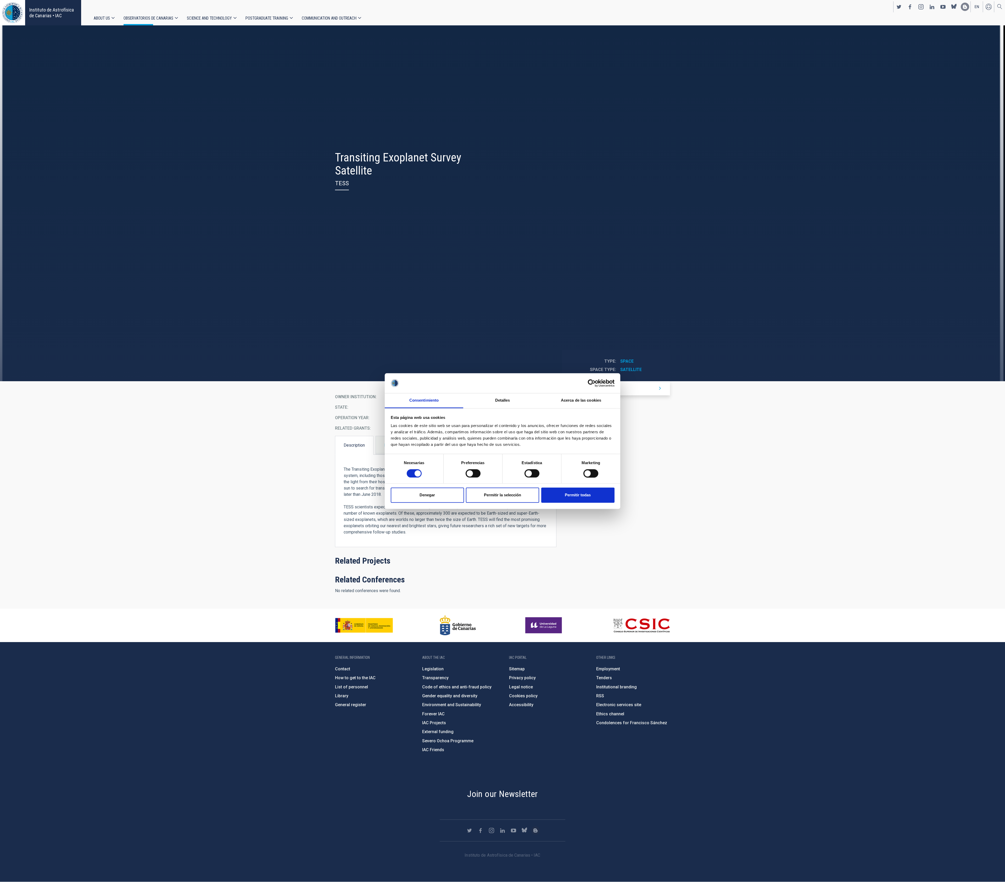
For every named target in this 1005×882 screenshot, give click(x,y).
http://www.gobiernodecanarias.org (457, 625)
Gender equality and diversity (449, 695)
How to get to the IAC (355, 677)
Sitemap (517, 668)
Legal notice (521, 686)
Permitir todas (578, 495)
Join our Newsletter (502, 794)
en (977, 7)
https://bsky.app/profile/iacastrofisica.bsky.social (953, 6)
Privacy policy (522, 677)
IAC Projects (434, 722)
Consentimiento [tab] (424, 400)
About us (102, 18)
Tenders (604, 677)
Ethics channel (610, 713)
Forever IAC (433, 713)
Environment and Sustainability (451, 704)
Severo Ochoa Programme (447, 740)
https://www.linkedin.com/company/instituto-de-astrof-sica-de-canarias (931, 6)
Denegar (427, 495)
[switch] (473, 473)
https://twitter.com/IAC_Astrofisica (899, 6)
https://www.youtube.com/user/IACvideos (942, 6)
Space (627, 361)
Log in (988, 6)
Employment (608, 668)
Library (341, 695)
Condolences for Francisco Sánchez (631, 722)
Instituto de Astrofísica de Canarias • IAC (51, 12)
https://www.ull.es (544, 625)
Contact (342, 668)
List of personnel (351, 686)
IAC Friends (433, 749)
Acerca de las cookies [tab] (581, 400)
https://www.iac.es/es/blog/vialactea (964, 6)
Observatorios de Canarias (148, 18)
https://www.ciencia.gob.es (364, 625)
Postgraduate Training (266, 18)
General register (350, 704)
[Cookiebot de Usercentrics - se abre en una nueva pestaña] (592, 383)
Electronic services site (618, 704)
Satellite (631, 369)
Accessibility (521, 704)
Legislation (433, 668)
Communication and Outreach (329, 18)
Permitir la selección (502, 495)
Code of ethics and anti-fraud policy (457, 686)
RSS (600, 695)
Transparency (435, 677)
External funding (438, 731)
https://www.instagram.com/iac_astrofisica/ (920, 6)
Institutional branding (616, 686)
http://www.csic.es (641, 625)
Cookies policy (523, 695)
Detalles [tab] (502, 400)
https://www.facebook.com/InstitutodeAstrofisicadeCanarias (909, 6)
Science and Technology (209, 18)
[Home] (12, 12)
